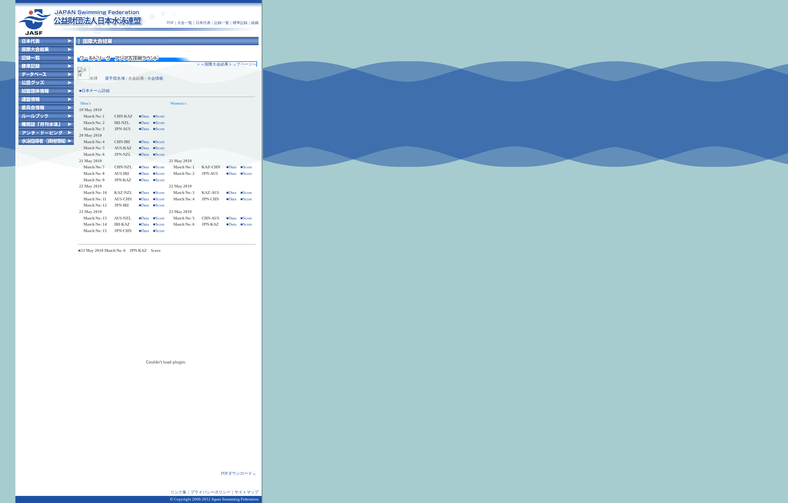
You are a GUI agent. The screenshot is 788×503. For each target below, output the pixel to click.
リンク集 (179, 492)
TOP (170, 23)
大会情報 (155, 78)
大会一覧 (184, 23)
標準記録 (240, 23)
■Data (144, 116)
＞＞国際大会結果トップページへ (226, 64)
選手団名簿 (115, 78)
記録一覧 (221, 23)
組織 (255, 23)
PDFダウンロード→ (238, 473)
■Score (159, 116)
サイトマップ (247, 492)
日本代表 (203, 23)
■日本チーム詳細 (94, 90)
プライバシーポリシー (211, 492)
